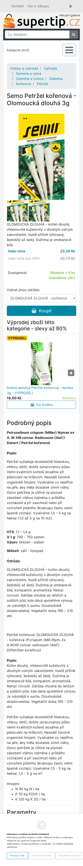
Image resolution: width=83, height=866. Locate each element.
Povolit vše (17, 855)
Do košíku (43, 404)
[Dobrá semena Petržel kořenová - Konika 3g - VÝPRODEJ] (41, 363)
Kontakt (17, 6)
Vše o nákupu (38, 6)
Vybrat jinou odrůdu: (23, 290)
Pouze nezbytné (41, 855)
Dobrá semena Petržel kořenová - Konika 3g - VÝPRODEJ (40, 390)
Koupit (44, 310)
